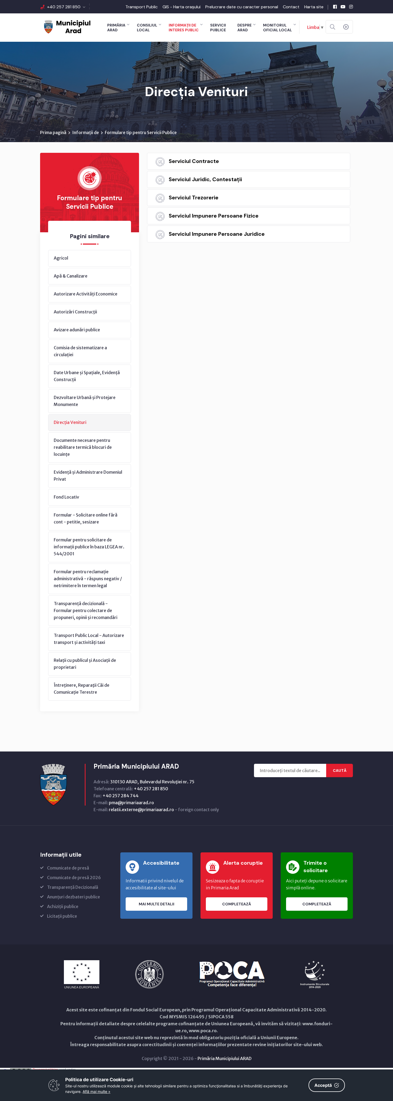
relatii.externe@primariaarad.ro (141, 809)
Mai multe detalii (156, 904)
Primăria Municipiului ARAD (225, 1058)
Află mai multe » (96, 1091)
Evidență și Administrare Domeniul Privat (88, 475)
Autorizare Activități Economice (85, 294)
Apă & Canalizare (70, 276)
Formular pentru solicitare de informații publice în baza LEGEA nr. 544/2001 (89, 546)
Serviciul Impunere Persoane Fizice (214, 215)
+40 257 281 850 (63, 7)
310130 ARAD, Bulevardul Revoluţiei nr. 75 (152, 781)
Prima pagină (53, 132)
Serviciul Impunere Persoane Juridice (217, 233)
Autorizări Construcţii (75, 311)
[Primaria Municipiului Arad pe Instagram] (351, 6)
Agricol (61, 258)
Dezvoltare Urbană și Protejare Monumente (84, 401)
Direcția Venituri (70, 422)
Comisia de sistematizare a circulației (80, 351)
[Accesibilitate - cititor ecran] (346, 27)
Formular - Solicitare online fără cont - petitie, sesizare (85, 518)
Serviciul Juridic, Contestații (205, 179)
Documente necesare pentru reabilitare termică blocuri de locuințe (83, 447)
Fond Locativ (66, 497)
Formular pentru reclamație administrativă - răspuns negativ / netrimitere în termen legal (88, 578)
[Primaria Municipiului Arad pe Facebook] (335, 6)
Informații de (85, 132)
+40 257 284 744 (120, 795)
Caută (339, 770)
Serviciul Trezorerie (193, 197)
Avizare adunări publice (77, 329)
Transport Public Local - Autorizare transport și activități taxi (89, 639)
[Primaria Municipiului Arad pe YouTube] (343, 6)
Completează (236, 904)
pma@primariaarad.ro (131, 802)
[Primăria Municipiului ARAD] (67, 26)
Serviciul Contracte (194, 161)
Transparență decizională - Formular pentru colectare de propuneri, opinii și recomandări (85, 610)
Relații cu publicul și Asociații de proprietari (85, 664)
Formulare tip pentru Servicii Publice (141, 132)
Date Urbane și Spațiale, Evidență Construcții (87, 376)
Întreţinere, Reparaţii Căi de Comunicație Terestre (81, 688)
